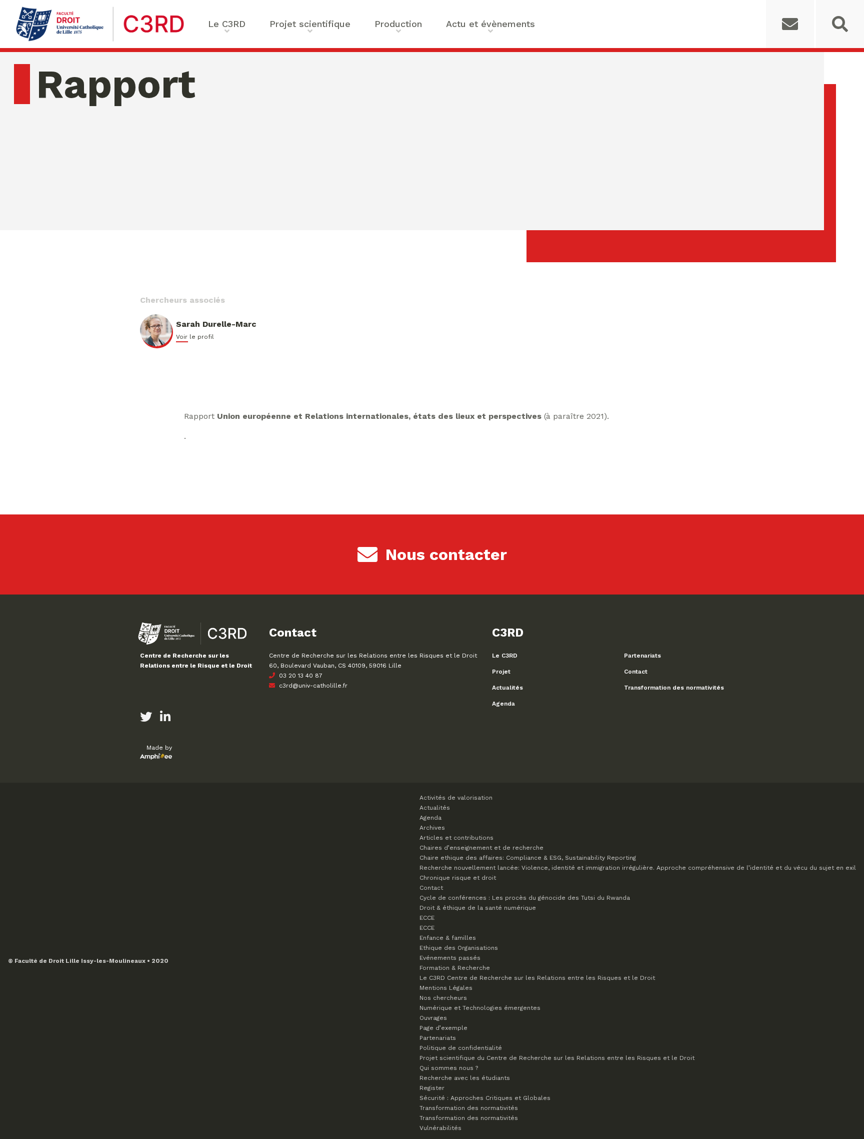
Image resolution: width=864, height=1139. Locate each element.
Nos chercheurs (443, 997)
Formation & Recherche (455, 967)
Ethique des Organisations (459, 947)
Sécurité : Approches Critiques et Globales (485, 1097)
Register (432, 1087)
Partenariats (642, 655)
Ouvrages (433, 1017)
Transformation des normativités (674, 687)
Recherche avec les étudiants (465, 1077)
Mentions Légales (446, 987)
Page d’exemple (444, 1027)
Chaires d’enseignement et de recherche (482, 847)
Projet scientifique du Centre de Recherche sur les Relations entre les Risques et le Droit (557, 1057)
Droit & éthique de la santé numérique (478, 907)
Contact (636, 671)
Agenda (503, 703)
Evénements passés (450, 957)
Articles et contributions (457, 837)
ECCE (427, 917)
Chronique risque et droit (458, 877)
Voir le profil (195, 336)
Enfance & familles (448, 937)
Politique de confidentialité (461, 1047)
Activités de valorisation (456, 797)
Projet (501, 671)
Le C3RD (505, 655)
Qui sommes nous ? (449, 1067)
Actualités (507, 687)
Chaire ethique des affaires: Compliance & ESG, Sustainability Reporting (528, 857)
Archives (432, 827)
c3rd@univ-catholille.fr (312, 685)
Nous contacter (446, 554)
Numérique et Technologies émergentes (480, 1007)
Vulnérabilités (441, 1127)
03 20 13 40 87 (299, 675)
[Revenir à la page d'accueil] (100, 40)
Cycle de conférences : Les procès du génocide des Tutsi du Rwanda (525, 897)
